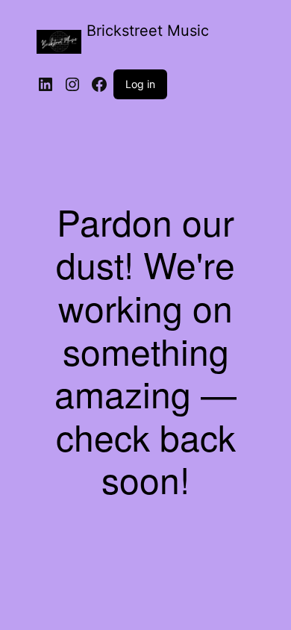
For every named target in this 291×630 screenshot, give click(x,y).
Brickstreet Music (148, 31)
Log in (140, 84)
